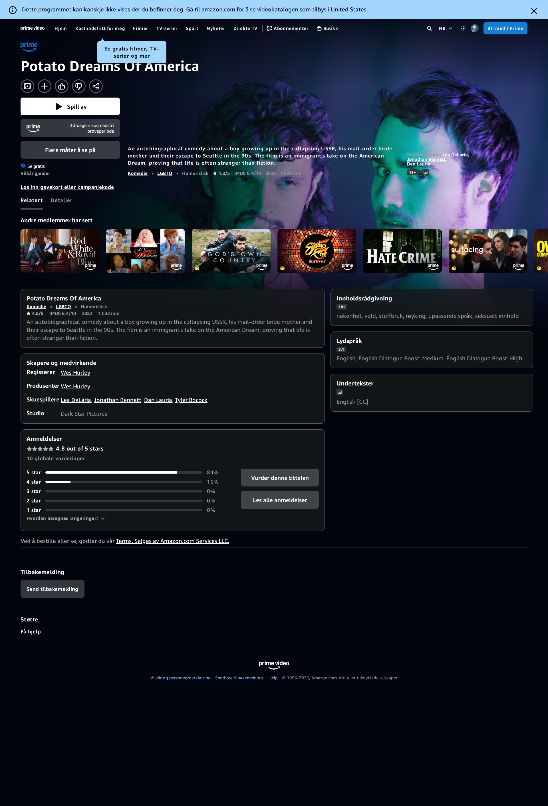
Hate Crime (402, 251)
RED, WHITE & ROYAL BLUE (60, 251)
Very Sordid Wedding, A (145, 251)
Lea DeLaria (455, 154)
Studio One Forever (316, 251)
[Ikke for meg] (79, 86)
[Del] (96, 86)
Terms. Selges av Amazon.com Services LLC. (172, 541)
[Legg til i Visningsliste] (44, 86)
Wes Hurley (75, 372)
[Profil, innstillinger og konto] (474, 28)
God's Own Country (231, 251)
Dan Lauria (418, 164)
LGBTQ (164, 173)
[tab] (32, 200)
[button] (70, 106)
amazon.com (218, 9)
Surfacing (488, 251)
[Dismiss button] (534, 11)
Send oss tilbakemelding (239, 677)
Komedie (138, 173)
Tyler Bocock (191, 400)
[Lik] (61, 86)
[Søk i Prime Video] (429, 28)
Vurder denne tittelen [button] (280, 477)
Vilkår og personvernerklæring (180, 677)
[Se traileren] (27, 86)
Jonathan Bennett (426, 159)
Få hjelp (31, 631)
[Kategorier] (463, 28)
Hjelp (272, 677)
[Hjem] (33, 28)
